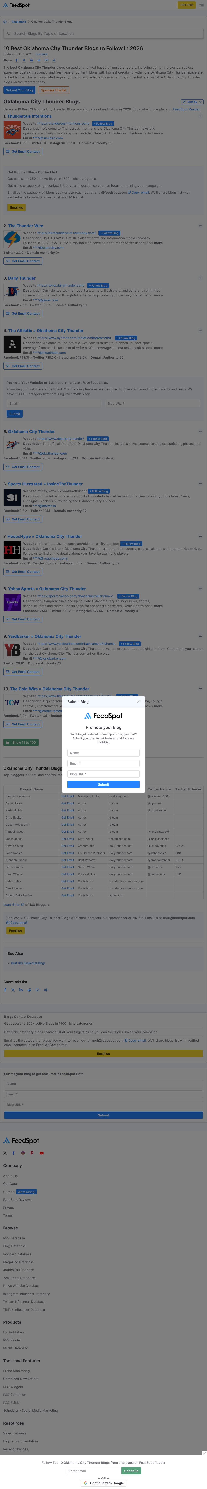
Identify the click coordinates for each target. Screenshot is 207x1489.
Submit (103, 784)
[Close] (138, 701)
